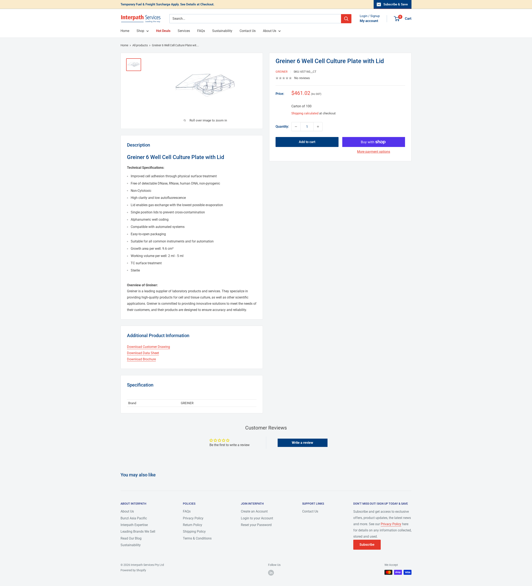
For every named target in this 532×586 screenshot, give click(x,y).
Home (125, 31)
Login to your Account (257, 518)
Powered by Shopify (133, 570)
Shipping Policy (194, 531)
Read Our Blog (131, 538)
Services (184, 31)
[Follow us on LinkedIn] (271, 573)
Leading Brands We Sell (138, 531)
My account (369, 21)
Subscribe (367, 545)
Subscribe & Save (395, 4)
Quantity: (282, 126)
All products (140, 45)
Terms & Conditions (197, 538)
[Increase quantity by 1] (318, 126)
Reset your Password (256, 525)
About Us (269, 31)
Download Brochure (141, 359)
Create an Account (254, 511)
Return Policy (192, 525)
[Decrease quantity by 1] (296, 126)
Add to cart (307, 142)
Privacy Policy (193, 518)
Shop (140, 31)
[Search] (346, 18)
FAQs (201, 31)
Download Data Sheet (143, 353)
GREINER (282, 71)
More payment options (373, 152)
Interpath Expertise (134, 525)
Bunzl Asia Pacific (134, 518)
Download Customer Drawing (148, 347)
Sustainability (222, 31)
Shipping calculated (304, 113)
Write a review (302, 443)
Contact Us (248, 31)
